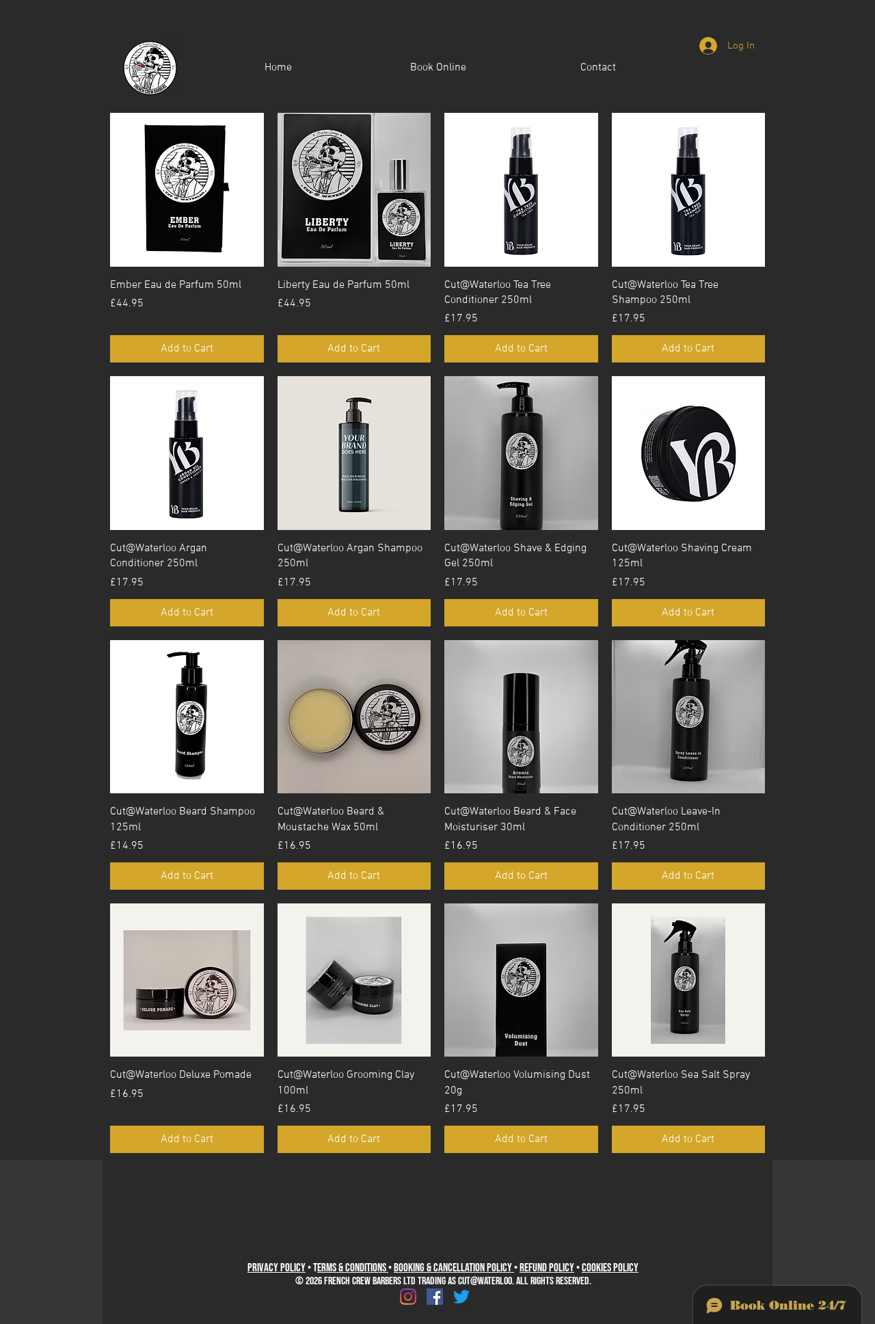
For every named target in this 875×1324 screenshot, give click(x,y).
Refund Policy (547, 1268)
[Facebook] (435, 1296)
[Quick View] (187, 190)
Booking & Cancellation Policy (454, 1268)
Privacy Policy (276, 1268)
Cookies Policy (610, 1268)
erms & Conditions (352, 1268)
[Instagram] (408, 1296)
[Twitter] (461, 1296)
